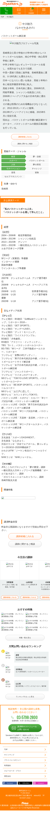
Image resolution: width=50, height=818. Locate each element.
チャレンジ (37, 168)
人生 (13, 164)
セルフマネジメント (13, 176)
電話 (6, 13)
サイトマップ (9, 755)
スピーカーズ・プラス (12, 771)
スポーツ (13, 160)
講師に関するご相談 (25, 144)
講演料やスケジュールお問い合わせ (27, 728)
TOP (2, 17)
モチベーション (13, 168)
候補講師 (31, 11)
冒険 (37, 172)
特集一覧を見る (25, 638)
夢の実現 (37, 164)
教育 (13, 156)
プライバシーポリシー (12, 760)
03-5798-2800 (27, 717)
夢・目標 (37, 156)
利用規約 (7, 765)
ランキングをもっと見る (25, 697)
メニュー (44, 13)
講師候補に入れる (25, 137)
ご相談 (19, 13)
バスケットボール (37, 160)
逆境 (13, 172)
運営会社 (7, 776)
